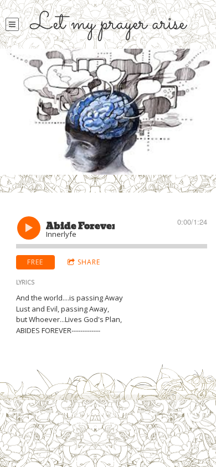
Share (89, 262)
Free (35, 262)
